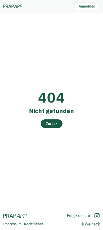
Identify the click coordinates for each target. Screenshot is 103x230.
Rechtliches (34, 224)
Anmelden (87, 6)
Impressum (12, 224)
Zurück (52, 123)
